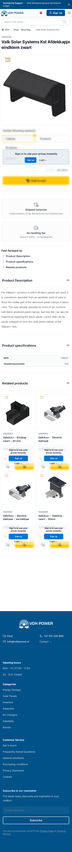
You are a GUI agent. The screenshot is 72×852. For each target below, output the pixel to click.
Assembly (8, 708)
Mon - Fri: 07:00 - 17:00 (16, 668)
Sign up (57, 12)
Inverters (8, 702)
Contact (45, 641)
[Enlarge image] (36, 90)
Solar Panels (10, 696)
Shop (16, 29)
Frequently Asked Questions (19, 751)
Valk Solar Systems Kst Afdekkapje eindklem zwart (49, 29)
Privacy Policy (47, 831)
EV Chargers (10, 714)
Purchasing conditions (15, 764)
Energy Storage (12, 689)
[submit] (64, 21)
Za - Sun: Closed (12, 674)
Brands (7, 727)
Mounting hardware (26, 29)
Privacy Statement (13, 770)
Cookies (7, 776)
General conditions (13, 757)
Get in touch (10, 745)
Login (43, 160)
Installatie (8, 721)
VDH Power (5, 29)
